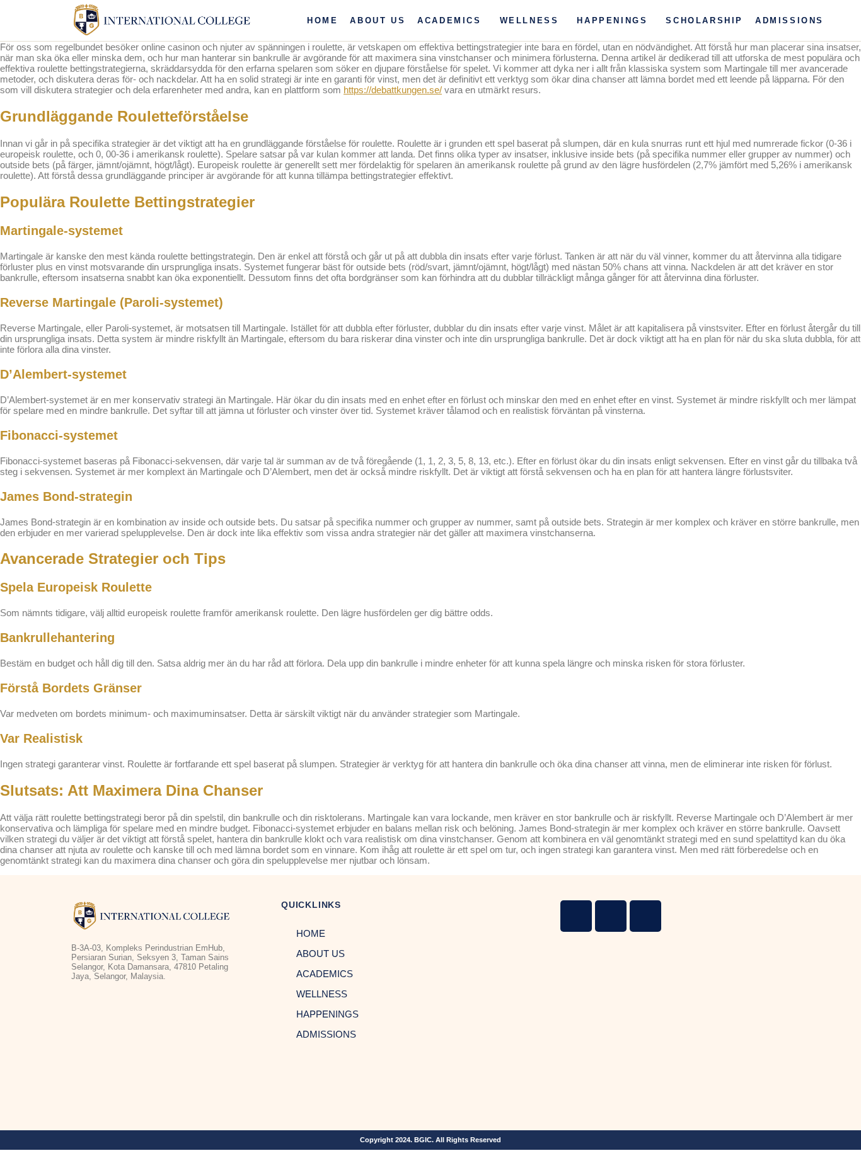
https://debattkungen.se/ (393, 89)
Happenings (612, 20)
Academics (449, 20)
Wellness (529, 20)
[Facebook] (611, 916)
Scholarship (704, 20)
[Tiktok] (645, 916)
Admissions (789, 20)
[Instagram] (576, 916)
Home (322, 20)
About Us (377, 20)
